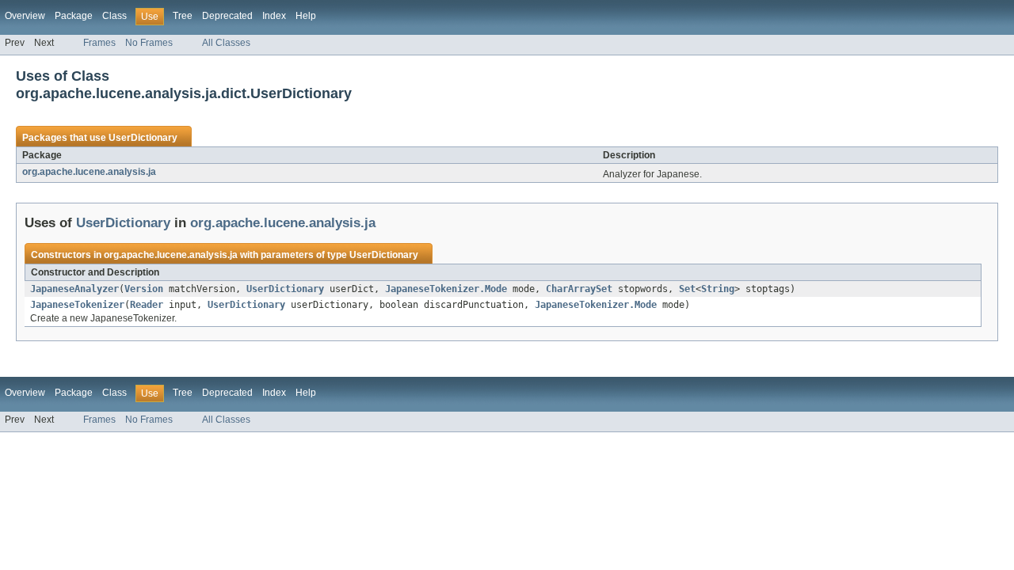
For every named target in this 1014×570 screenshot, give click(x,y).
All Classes (226, 42)
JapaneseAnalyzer (74, 288)
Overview (25, 15)
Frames (99, 42)
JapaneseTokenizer (77, 304)
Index (274, 15)
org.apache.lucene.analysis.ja (89, 171)
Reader (146, 304)
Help (305, 15)
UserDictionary (143, 137)
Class (114, 15)
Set (687, 288)
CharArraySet (579, 288)
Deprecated (227, 15)
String (717, 288)
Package (74, 15)
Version (143, 288)
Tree (183, 15)
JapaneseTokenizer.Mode (446, 288)
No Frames (149, 42)
